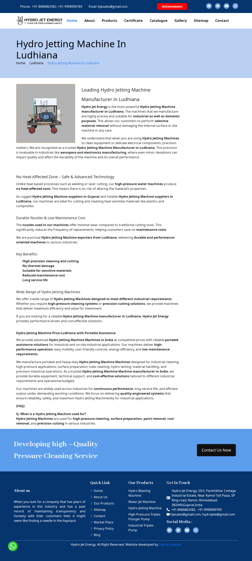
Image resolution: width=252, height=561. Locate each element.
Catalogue (159, 20)
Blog (97, 535)
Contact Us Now (216, 450)
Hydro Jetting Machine (145, 508)
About (89, 20)
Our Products (104, 503)
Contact (222, 20)
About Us (100, 497)
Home (72, 20)
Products (109, 20)
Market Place (103, 522)
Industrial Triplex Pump (140, 527)
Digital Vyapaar (170, 544)
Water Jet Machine (142, 502)
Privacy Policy (104, 528)
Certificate (133, 20)
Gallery (180, 20)
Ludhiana (36, 63)
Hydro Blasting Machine (139, 493)
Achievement (172, 6)
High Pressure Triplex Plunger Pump (144, 516)
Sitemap (201, 20)
